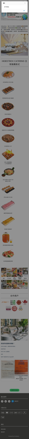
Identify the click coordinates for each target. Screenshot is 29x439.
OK (24, 10)
